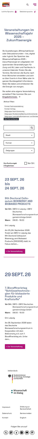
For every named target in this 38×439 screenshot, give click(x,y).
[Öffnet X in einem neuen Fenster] (6, 432)
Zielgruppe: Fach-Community (14, 111)
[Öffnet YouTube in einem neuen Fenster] (27, 432)
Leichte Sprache (7, 12)
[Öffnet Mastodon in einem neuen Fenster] (11, 432)
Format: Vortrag (10, 109)
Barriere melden (26, 413)
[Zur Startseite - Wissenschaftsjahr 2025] (6, 4)
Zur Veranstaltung (16, 251)
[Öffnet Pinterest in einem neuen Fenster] (32, 432)
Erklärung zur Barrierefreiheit (25, 408)
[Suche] (27, 5)
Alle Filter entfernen (11, 119)
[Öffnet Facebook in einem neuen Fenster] (16, 432)
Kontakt (5, 418)
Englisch (23, 418)
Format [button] (9, 143)
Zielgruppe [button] (10, 150)
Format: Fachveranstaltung (14, 106)
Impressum (6, 407)
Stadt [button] (8, 135)
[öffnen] (35, 5)
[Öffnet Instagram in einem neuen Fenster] (22, 432)
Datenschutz (7, 413)
